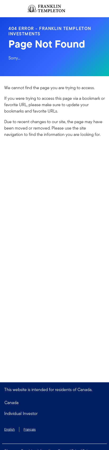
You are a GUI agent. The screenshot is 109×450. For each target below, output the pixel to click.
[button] (54, 413)
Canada (11, 403)
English (9, 429)
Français (30, 429)
